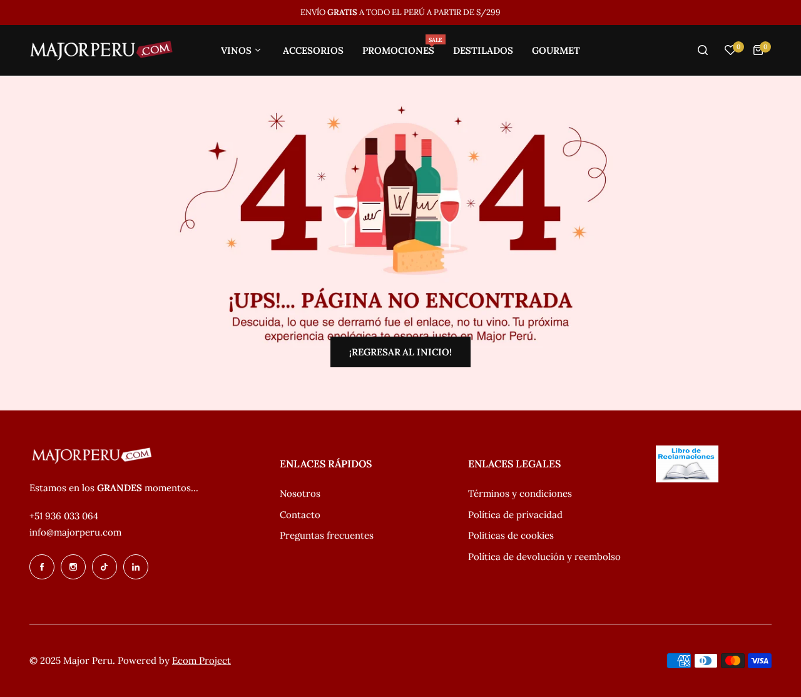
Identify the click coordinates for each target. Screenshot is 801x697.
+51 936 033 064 (63, 516)
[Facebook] (41, 566)
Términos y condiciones (520, 493)
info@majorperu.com (75, 532)
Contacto (300, 515)
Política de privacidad (515, 515)
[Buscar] (703, 50)
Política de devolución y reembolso (544, 556)
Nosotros (300, 493)
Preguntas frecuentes (327, 535)
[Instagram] (73, 566)
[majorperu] (101, 50)
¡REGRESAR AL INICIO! (400, 352)
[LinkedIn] (135, 566)
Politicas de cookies (511, 535)
